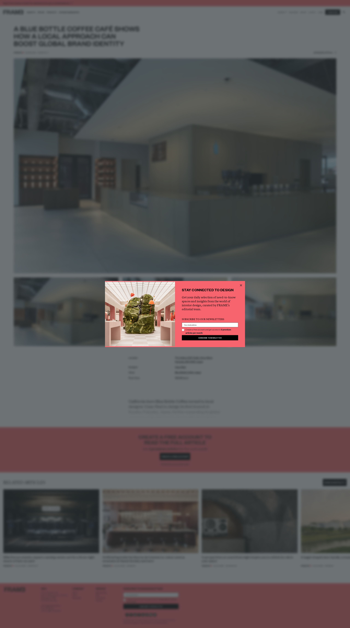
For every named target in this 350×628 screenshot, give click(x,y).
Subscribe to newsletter (210, 337)
